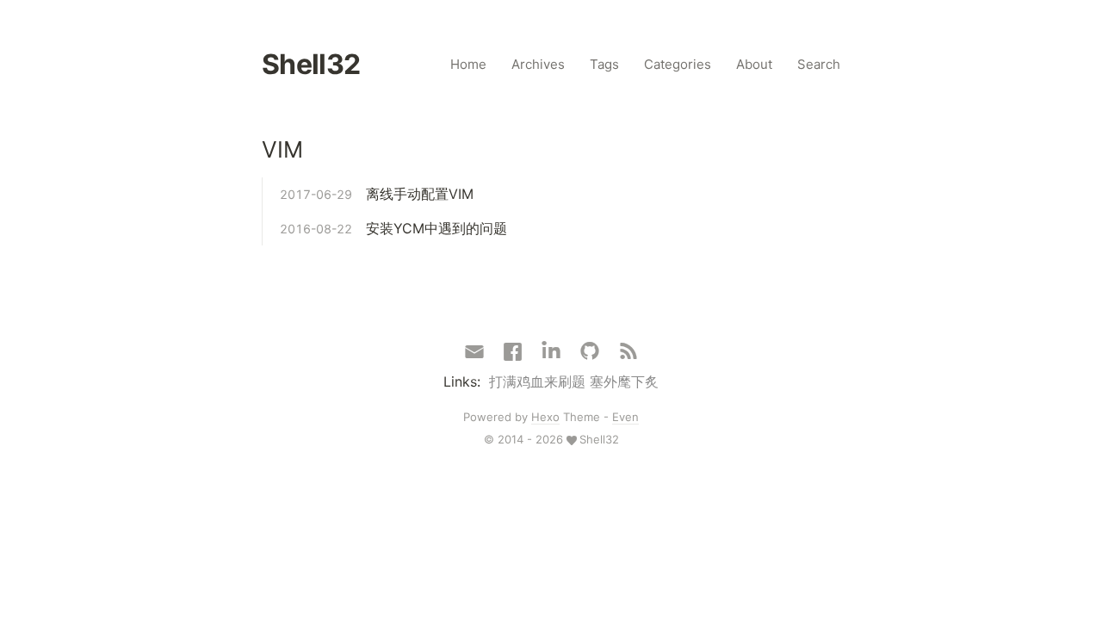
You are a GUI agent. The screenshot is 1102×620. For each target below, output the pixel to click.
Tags (604, 64)
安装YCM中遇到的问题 (436, 228)
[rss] (628, 351)
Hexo (545, 417)
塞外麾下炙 (624, 381)
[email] (474, 350)
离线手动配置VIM (420, 193)
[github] (589, 351)
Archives (538, 64)
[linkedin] (551, 351)
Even (625, 417)
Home (468, 64)
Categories (677, 64)
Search (818, 64)
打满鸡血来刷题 (537, 381)
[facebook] (513, 351)
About (754, 64)
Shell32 (311, 64)
